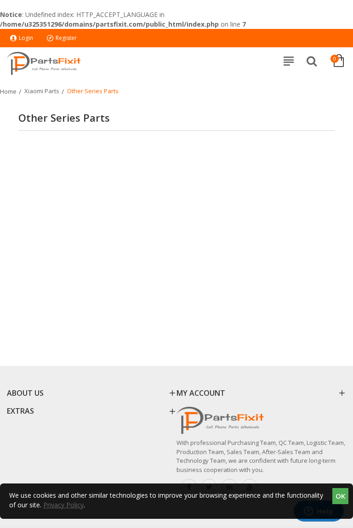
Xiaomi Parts (41, 91)
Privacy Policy (63, 504)
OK (340, 495)
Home (8, 91)
